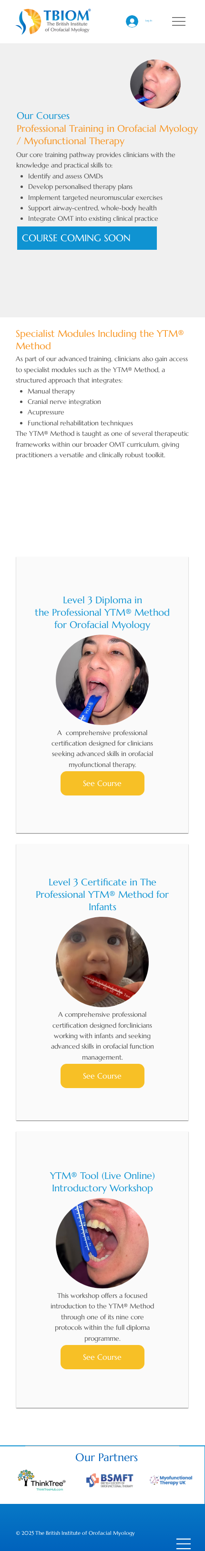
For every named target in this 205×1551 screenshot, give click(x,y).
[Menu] (179, 21)
